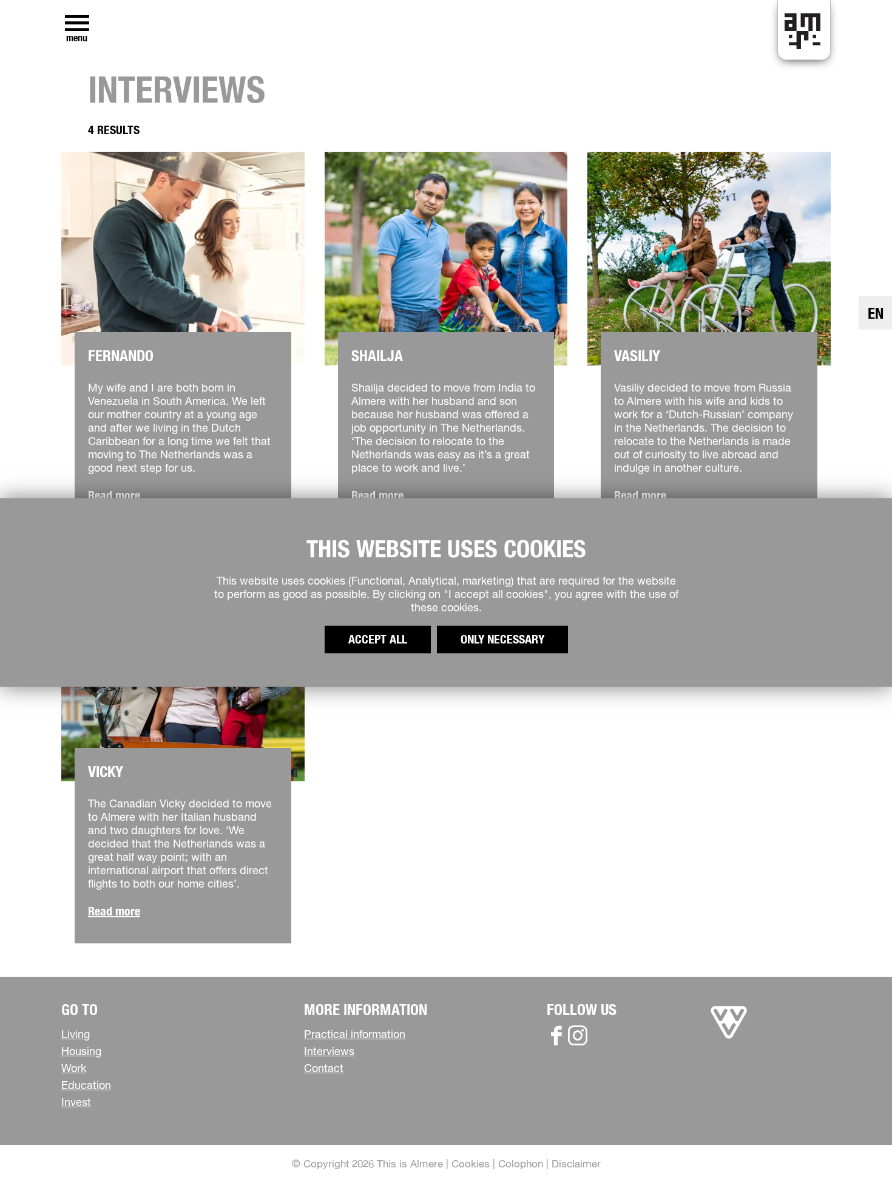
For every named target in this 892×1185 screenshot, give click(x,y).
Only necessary (502, 640)
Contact (323, 1069)
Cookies (470, 1165)
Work (73, 1069)
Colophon (520, 1165)
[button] (855, 1148)
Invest (76, 1103)
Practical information (354, 1035)
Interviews (329, 1052)
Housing (81, 1052)
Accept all (377, 640)
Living (75, 1035)
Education (86, 1086)
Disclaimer (576, 1165)
